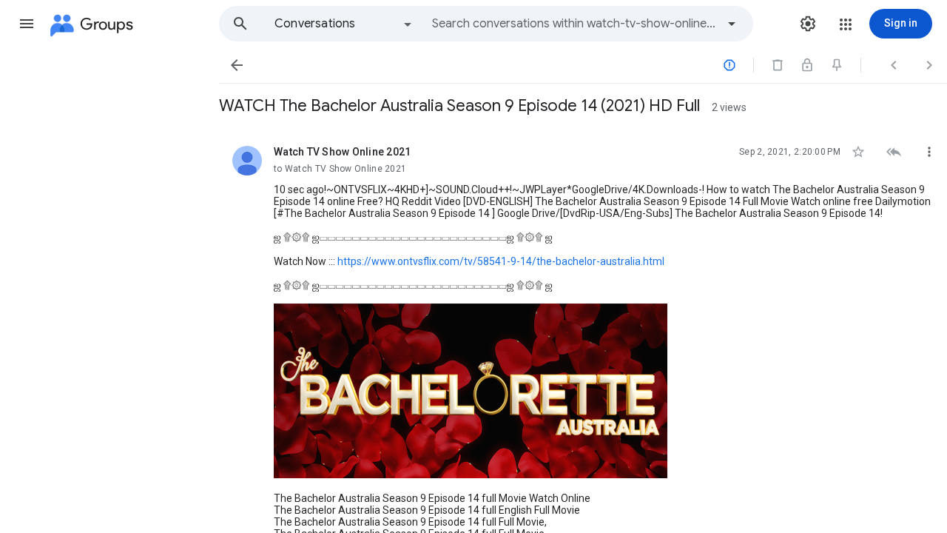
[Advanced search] (731, 24)
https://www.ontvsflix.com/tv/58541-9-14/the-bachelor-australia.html (500, 261)
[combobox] (574, 24)
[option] (344, 24)
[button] (26, 23)
